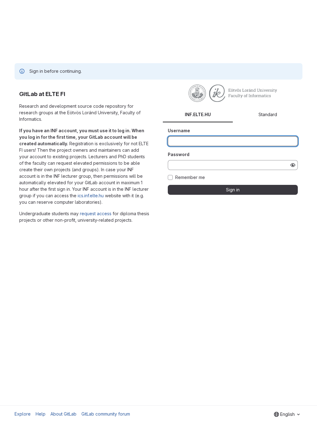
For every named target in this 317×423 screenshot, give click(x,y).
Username (179, 130)
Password (178, 154)
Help (41, 413)
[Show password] (293, 165)
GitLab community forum (105, 413)
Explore (23, 413)
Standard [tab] (267, 114)
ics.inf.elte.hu (91, 195)
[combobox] (286, 414)
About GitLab (63, 413)
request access (95, 213)
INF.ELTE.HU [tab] (198, 114)
